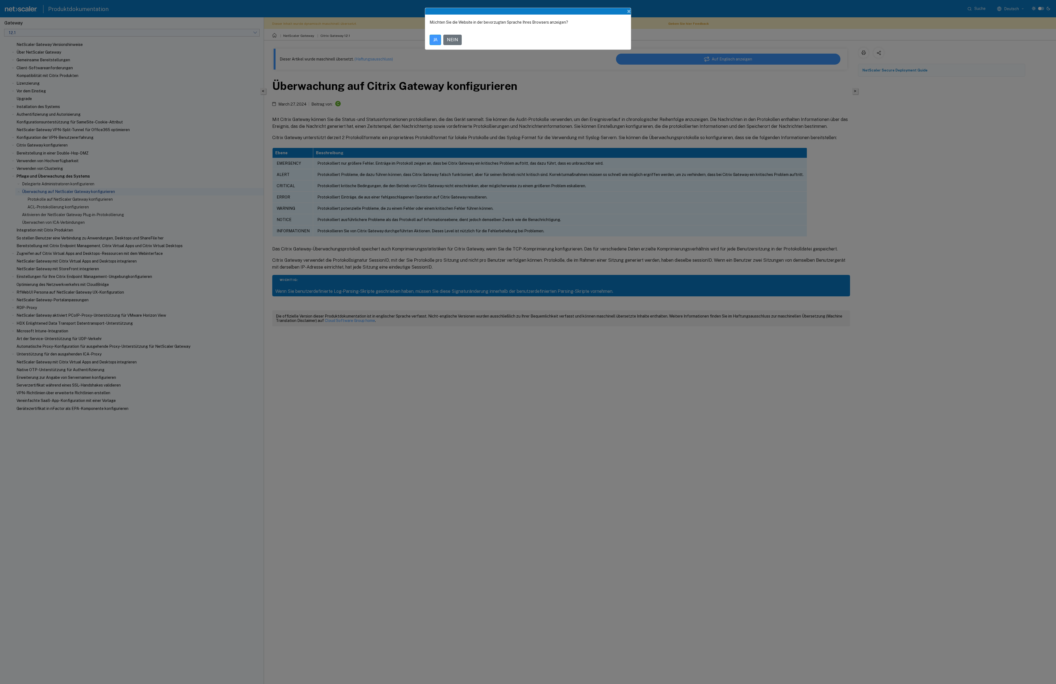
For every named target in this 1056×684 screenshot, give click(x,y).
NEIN (452, 39)
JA (435, 39)
